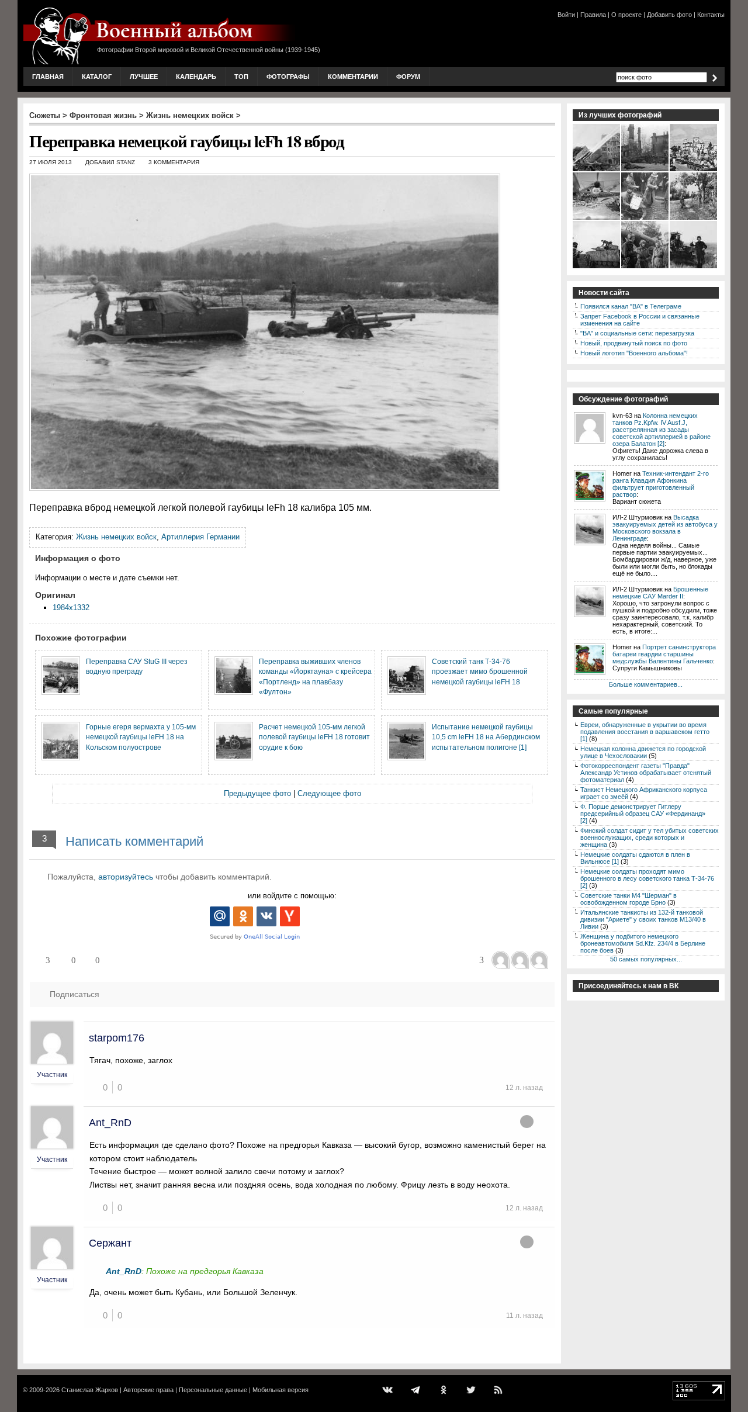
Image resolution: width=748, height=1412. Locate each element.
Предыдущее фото (257, 793)
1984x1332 (71, 607)
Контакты (711, 14)
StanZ (125, 162)
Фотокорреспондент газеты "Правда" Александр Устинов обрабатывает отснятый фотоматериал (645, 772)
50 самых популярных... (646, 959)
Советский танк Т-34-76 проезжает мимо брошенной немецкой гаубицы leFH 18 (480, 671)
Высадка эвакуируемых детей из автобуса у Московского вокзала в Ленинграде (665, 528)
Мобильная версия (280, 1389)
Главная (48, 76)
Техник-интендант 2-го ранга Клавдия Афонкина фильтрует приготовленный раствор (660, 484)
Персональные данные (213, 1389)
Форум (408, 76)
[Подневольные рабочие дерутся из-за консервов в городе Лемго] (645, 218)
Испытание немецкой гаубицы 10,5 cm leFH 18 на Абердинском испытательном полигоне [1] (486, 737)
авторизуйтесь (125, 876)
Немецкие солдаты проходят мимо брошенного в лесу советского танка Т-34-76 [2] (647, 878)
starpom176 (116, 1038)
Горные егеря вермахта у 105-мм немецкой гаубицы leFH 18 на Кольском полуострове (141, 737)
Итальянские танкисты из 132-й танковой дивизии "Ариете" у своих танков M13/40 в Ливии (643, 919)
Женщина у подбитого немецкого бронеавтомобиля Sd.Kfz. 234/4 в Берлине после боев (642, 943)
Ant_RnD (110, 1123)
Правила (593, 14)
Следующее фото (329, 793)
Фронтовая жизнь (103, 115)
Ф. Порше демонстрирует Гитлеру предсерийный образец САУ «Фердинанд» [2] (642, 813)
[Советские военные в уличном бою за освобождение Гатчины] (645, 170)
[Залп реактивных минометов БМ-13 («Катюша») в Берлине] (597, 170)
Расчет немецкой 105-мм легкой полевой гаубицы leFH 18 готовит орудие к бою (314, 737)
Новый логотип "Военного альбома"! (634, 353)
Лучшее (144, 76)
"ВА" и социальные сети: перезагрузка (637, 333)
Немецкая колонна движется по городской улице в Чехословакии (643, 752)
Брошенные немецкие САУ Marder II (660, 593)
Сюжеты (44, 115)
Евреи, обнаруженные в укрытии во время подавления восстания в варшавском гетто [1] (644, 731)
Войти (566, 14)
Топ (241, 76)
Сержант (110, 1243)
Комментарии (353, 76)
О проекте (626, 14)
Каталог (97, 76)
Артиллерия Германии (200, 536)
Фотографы (288, 76)
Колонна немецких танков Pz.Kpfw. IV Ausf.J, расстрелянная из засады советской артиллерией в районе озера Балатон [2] (661, 429)
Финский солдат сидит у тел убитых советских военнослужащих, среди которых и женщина (649, 837)
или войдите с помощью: (292, 895)
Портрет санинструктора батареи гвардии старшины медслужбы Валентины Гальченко (664, 654)
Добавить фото (669, 14)
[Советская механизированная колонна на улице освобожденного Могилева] (694, 170)
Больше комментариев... (646, 684)
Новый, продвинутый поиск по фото (633, 343)
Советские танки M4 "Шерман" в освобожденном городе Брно (628, 899)
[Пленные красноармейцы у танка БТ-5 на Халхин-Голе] (694, 267)
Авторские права (148, 1389)
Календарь (196, 76)
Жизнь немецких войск (190, 115)
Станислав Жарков (89, 1389)
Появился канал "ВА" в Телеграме (630, 306)
